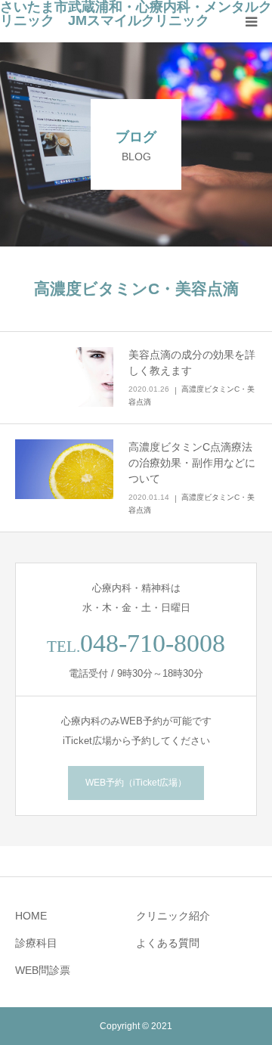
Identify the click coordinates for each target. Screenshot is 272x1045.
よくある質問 (167, 943)
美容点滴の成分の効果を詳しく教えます (191, 363)
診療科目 (36, 943)
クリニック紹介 (173, 916)
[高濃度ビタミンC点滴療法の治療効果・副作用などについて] (64, 469)
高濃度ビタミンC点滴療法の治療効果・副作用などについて (191, 463)
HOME (31, 916)
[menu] (251, 21)
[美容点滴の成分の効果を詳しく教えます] (64, 377)
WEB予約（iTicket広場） (136, 782)
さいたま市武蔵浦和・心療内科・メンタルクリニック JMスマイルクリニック (136, 13)
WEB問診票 (42, 970)
